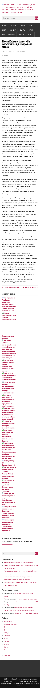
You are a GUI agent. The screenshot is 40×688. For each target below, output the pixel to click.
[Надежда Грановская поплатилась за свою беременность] (20, 509)
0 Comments (22, 51)
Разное (30, 34)
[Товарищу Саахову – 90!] (20, 462)
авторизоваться (7, 544)
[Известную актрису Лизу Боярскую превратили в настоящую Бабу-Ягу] (20, 301)
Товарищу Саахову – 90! (8, 465)
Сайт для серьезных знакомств (8, 337)
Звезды (4, 25)
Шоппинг (13, 30)
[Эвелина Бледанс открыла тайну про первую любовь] (20, 522)
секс (5, 653)
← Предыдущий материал (11, 287)
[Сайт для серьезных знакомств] (20, 328)
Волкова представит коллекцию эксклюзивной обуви (8, 390)
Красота (22, 30)
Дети (30, 25)
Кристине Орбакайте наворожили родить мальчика (8, 476)
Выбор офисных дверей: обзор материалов (18, 562)
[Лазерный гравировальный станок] (20, 314)
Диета (23, 25)
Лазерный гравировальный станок (9, 318)
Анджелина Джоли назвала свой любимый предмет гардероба (8, 417)
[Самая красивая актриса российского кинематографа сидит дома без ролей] (20, 446)
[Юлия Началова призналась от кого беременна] (20, 432)
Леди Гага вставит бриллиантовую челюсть (9, 378)
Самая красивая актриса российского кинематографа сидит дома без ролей (9, 455)
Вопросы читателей (8, 34)
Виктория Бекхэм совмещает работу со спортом (8, 368)
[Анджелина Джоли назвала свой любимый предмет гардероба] (20, 410)
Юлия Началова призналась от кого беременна (7, 438)
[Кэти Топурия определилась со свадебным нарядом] (20, 397)
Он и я (4, 30)
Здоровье (14, 25)
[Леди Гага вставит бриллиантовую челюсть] (20, 374)
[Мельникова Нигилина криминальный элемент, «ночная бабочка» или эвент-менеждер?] (20, 344)
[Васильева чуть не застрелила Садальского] (20, 482)
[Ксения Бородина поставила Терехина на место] (20, 495)
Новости (21, 34)
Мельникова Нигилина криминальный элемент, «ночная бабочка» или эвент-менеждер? (9, 354)
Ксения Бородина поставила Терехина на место (8, 502)
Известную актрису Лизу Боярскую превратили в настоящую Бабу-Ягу (9, 308)
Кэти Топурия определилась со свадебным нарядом (8, 403)
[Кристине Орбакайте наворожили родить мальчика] (20, 469)
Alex (4, 51)
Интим (31, 30)
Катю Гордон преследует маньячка (8, 427)
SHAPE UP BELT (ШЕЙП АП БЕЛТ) (26, 613)
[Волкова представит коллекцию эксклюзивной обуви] (20, 384)
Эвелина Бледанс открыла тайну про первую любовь (7, 528)
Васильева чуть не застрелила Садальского (7, 489)
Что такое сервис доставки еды (26, 599)
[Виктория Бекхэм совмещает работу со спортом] (20, 362)
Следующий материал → (29, 287)
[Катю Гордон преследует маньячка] (20, 422)
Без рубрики (8, 621)
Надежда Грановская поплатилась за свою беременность (8, 515)
